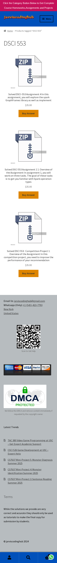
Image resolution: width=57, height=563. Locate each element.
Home (10, 30)
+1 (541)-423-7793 (32, 305)
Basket (44, 555)
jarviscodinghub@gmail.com (29, 301)
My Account (9, 557)
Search (28, 557)
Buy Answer (28, 113)
